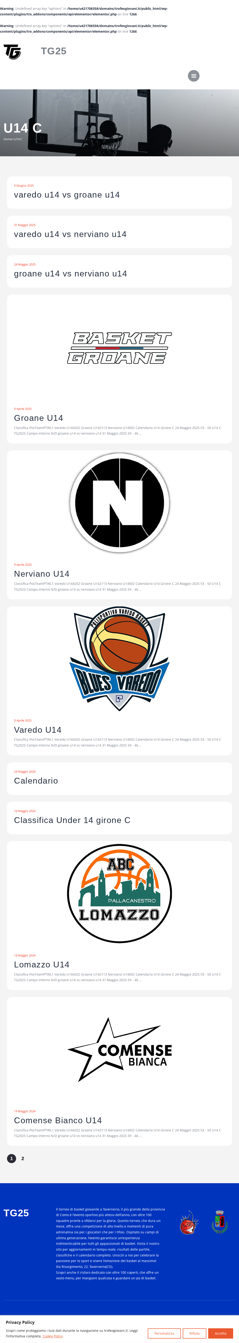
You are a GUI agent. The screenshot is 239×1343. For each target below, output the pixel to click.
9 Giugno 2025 (24, 185)
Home (8, 139)
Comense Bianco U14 (58, 1120)
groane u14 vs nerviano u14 (70, 273)
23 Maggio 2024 (24, 771)
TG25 (54, 51)
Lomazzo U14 (42, 964)
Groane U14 (38, 418)
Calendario (36, 780)
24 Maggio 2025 (24, 264)
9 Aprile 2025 (23, 409)
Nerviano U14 (42, 574)
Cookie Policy (53, 1336)
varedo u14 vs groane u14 (67, 194)
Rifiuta (195, 1333)
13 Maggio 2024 (24, 955)
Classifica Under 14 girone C (72, 820)
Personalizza (164, 1333)
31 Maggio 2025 (24, 225)
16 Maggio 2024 (24, 811)
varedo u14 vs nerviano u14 (70, 234)
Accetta (220, 1333)
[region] (119, 1329)
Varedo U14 (38, 730)
